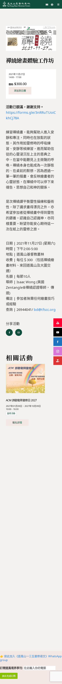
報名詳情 (17, 422)
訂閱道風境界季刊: (11, 668)
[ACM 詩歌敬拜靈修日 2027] (25, 378)
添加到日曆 (20, 90)
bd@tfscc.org (45, 309)
